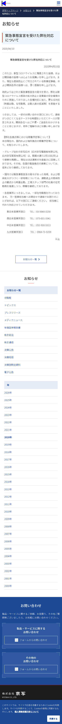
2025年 (8, 400)
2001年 (8, 578)
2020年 (8, 437)
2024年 (8, 407)
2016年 (8, 467)
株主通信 (9, 342)
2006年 (8, 541)
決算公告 (9, 350)
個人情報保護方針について (27, 711)
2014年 (8, 481)
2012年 (8, 496)
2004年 (8, 556)
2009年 (8, 519)
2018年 (8, 452)
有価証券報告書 (12, 327)
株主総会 (9, 335)
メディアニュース (13, 320)
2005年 (8, 548)
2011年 (8, 504)
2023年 (8, 415)
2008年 (8, 526)
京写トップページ (10, 10)
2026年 (8, 392)
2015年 (8, 474)
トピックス (10, 305)
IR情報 (7, 297)
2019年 (8, 444)
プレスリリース (12, 312)
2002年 (8, 571)
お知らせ (27, 10)
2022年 (8, 422)
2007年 (8, 534)
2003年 (8, 563)
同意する (53, 718)
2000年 (8, 586)
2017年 (8, 459)
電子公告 (9, 372)
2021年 (8, 430)
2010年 (8, 511)
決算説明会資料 (12, 364)
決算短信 (9, 357)
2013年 (8, 489)
